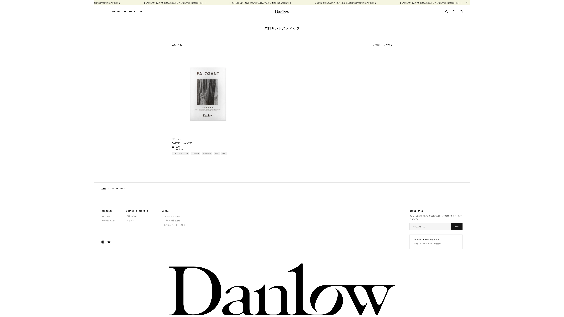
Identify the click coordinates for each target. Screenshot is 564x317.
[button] (103, 11)
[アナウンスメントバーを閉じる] (467, 2)
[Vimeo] (109, 242)
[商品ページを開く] (207, 94)
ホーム (103, 188)
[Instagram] (102, 242)
